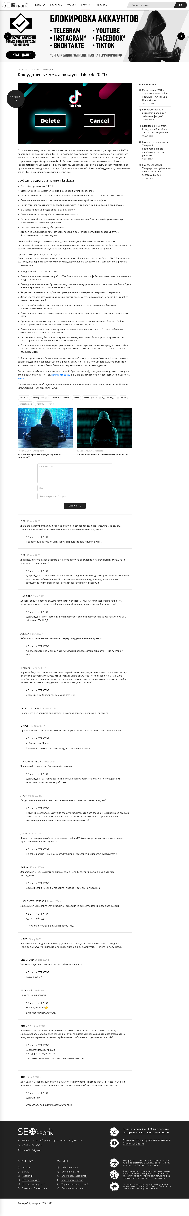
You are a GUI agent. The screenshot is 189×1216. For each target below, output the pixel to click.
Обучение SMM (70, 1171)
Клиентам (56, 5)
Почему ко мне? (31, 1179)
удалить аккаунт (44, 404)
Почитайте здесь (60, 374)
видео (76, 397)
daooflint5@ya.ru (31, 1150)
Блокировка (38, 450)
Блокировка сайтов (72, 1179)
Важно (25, 1171)
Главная (40, 5)
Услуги (71, 5)
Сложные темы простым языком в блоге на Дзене (147, 1141)
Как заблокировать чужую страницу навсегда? (39, 456)
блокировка (38, 397)
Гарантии (27, 1175)
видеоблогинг (26, 404)
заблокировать (91, 397)
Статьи (85, 5)
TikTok (123, 397)
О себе (26, 1167)
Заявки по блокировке (34, 1188)
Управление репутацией (75, 1184)
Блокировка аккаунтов (74, 1175)
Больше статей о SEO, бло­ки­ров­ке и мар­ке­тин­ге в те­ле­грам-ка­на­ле (146, 1130)
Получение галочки (72, 1188)
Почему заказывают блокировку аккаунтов (102, 454)
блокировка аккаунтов (58, 397)
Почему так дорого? (33, 1184)
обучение (24, 397)
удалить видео (109, 397)
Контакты (101, 5)
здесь (21, 378)
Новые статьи (147, 84)
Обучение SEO (69, 1167)
